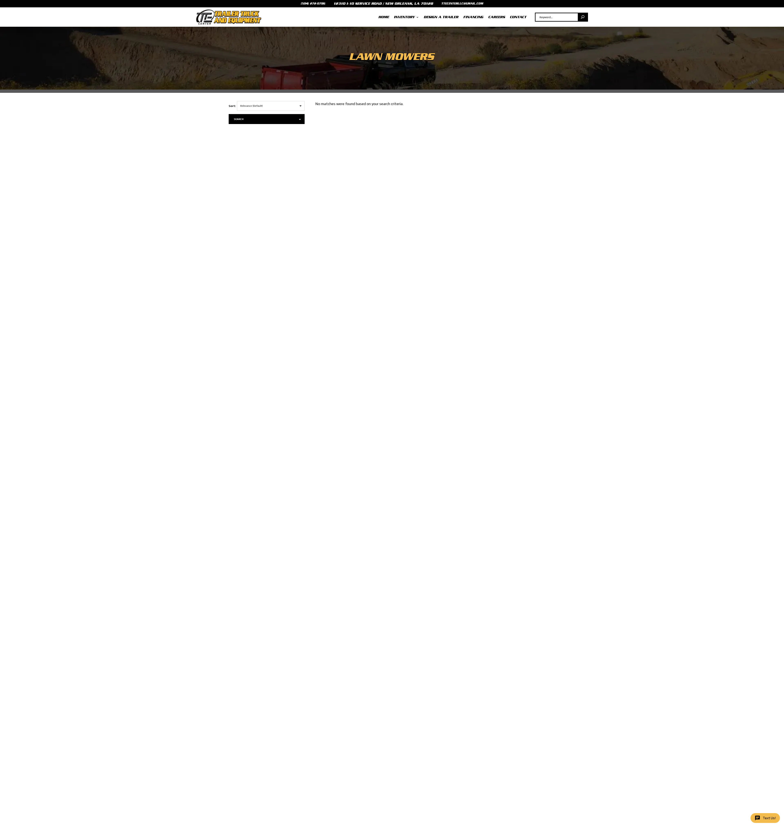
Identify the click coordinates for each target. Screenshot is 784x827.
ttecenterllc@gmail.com (462, 3)
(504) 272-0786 (313, 3)
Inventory (404, 17)
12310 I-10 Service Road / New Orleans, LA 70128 (383, 4)
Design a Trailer (441, 17)
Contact (518, 17)
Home (384, 17)
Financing (473, 17)
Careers (496, 17)
